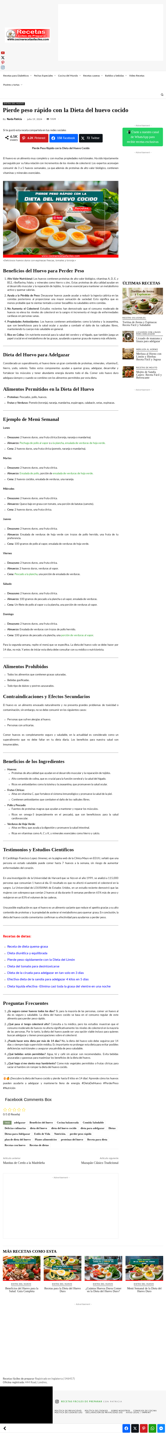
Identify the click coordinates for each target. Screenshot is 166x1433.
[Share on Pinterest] (144, 1428)
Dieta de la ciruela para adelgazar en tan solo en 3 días (45, 972)
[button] (162, 95)
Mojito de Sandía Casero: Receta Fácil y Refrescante (149, 374)
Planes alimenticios (46, 1139)
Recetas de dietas (39, 1145)
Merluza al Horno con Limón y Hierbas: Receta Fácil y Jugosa (148, 356)
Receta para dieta (97, 1139)
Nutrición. (60, 1133)
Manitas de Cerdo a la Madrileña (24, 1162)
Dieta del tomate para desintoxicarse (33, 966)
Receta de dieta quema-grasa (27, 946)
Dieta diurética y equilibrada (27, 953)
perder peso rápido (81, 1133)
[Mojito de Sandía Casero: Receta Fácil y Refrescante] (128, 372)
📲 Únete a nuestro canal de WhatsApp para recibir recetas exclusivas (143, 136)
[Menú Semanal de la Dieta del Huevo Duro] (144, 1268)
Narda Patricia (14, 119)
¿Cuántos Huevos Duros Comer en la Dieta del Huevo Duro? (103, 1290)
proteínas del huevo (72, 1139)
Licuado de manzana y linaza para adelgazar (149, 340)
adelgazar (20, 1122)
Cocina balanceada (68, 1122)
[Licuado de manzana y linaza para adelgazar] (128, 336)
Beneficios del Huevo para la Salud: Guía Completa (21, 1290)
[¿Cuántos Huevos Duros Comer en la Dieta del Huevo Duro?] (103, 1268)
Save (59, 217)
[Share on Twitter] (135, 1428)
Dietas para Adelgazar (17, 1133)
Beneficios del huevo (41, 1122)
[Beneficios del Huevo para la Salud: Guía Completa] (21, 1268)
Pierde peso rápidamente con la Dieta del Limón (41, 959)
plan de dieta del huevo (18, 1139)
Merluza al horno (147, 349)
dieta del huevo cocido (64, 1128)
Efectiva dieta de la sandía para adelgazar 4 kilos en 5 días (48, 979)
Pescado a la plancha (26, 574)
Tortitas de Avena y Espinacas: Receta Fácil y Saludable (139, 324)
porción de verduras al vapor (77, 635)
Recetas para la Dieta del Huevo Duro (62, 1290)
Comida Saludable (93, 1122)
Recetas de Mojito (146, 368)
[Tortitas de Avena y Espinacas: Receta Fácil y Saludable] (142, 301)
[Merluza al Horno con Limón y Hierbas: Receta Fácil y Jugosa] (128, 353)
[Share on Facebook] (126, 1428)
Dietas (112, 1128)
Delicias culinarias (15, 1128)
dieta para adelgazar (92, 1128)
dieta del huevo (38, 1128)
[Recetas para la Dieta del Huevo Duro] (62, 1268)
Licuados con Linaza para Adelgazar (148, 333)
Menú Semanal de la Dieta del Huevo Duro (144, 1290)
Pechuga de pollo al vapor (34, 443)
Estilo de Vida (42, 1133)
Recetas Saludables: (134, 318)
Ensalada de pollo (29, 473)
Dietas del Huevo (14, 104)
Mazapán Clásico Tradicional (99, 1162)
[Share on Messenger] (161, 1428)
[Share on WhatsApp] (152, 1428)
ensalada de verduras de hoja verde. (85, 443)
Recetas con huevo (15, 1145)
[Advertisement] (110, 32)
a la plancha (57, 443)
